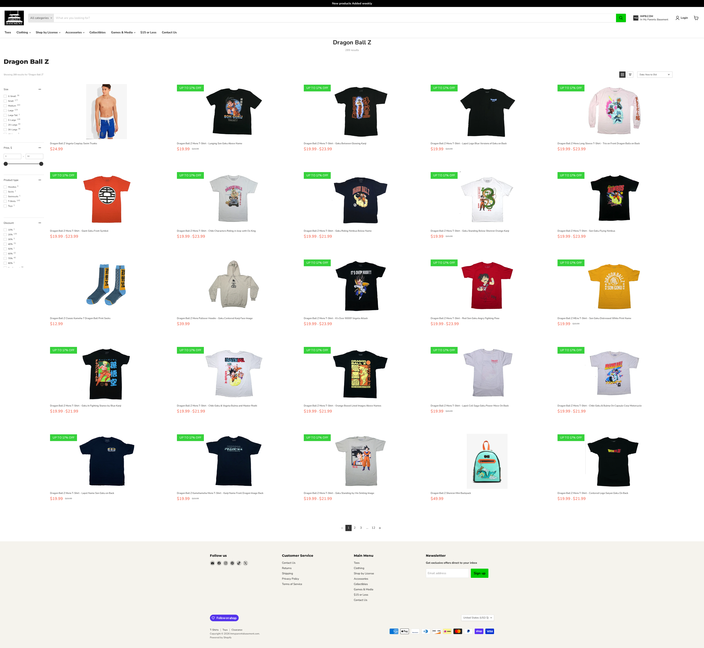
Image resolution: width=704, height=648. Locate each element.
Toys (225, 630)
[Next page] (380, 528)
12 (373, 528)
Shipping (287, 573)
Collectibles (97, 32)
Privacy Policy (290, 579)
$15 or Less (148, 32)
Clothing (22, 32)
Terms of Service (292, 584)
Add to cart (106, 135)
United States (476, 617)
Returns (287, 568)
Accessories (73, 32)
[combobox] (335, 18)
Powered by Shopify (221, 637)
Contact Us (169, 32)
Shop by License (47, 32)
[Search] (621, 18)
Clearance (237, 630)
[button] (682, 18)
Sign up (479, 573)
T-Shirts (214, 630)
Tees (8, 32)
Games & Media (122, 32)
